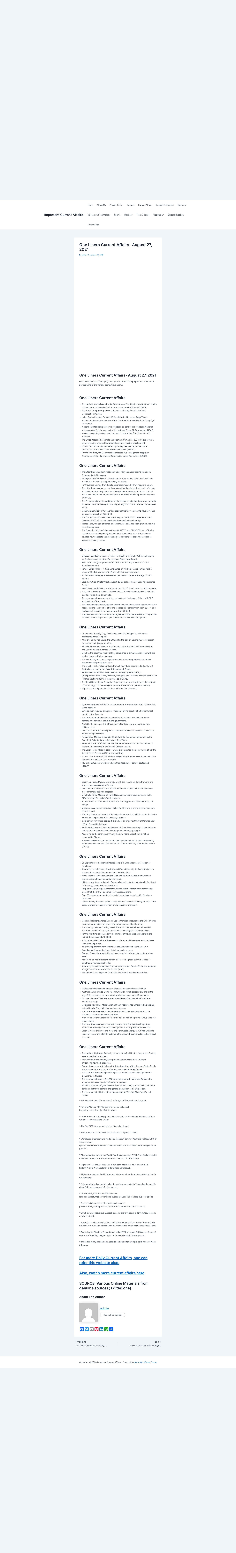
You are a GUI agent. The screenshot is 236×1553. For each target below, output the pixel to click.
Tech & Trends (142, 215)
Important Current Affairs (63, 215)
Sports (117, 215)
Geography (158, 215)
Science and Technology (99, 215)
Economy (181, 205)
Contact (130, 205)
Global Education (176, 215)
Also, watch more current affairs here (111, 1273)
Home (90, 205)
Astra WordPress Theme (145, 1362)
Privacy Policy (116, 205)
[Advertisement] (74, 17)
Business (128, 215)
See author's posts (112, 1315)
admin (104, 1308)
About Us (101, 205)
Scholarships (93, 224)
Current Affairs (145, 205)
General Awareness (165, 205)
